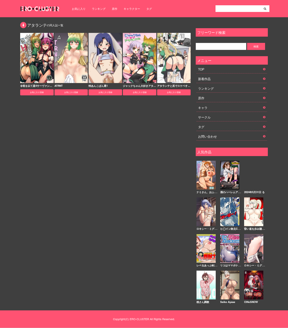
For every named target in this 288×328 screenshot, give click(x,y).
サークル (204, 117)
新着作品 (204, 79)
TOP (201, 69)
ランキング (99, 9)
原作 (114, 9)
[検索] (265, 8)
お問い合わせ (207, 136)
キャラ (202, 107)
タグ (149, 9)
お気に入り (79, 9)
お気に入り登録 (37, 92)
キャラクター (132, 9)
